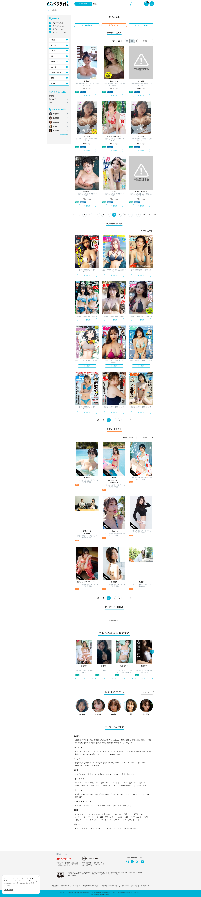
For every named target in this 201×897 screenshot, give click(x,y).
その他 (53, 83)
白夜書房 (110, 743)
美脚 (133, 783)
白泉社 (104, 743)
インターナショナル (126, 785)
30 (144, 215)
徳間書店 (92, 743)
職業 (52, 78)
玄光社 (123, 740)
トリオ (89, 805)
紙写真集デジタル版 (82, 763)
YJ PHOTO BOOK (97, 751)
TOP (48, 10)
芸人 (109, 820)
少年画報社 (79, 743)
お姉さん (92, 794)
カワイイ (132, 794)
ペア (79, 805)
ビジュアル (54, 61)
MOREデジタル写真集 (127, 751)
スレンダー (82, 783)
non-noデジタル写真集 (144, 751)
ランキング (52, 99)
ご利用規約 (55, 886)
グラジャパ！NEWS (59, 32)
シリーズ (54, 50)
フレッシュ (93, 785)
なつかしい (118, 794)
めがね (115, 774)
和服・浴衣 (129, 774)
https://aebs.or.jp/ (72, 875)
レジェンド (97, 820)
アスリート (120, 820)
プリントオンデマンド (139, 763)
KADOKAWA (98, 740)
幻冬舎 (128, 740)
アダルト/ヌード (134, 820)
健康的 (80, 785)
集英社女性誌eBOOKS (83, 754)
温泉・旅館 (125, 805)
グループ (100, 805)
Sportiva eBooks (115, 754)
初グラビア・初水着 (96, 828)
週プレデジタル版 (58, 26)
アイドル (95, 814)
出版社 (53, 40)
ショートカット (119, 783)
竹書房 (85, 743)
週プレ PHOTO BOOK (83, 751)
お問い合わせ (135, 886)
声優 (128, 814)
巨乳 (95, 783)
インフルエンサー (139, 817)
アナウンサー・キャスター (117, 817)
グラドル (81, 814)
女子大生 (139, 814)
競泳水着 (104, 774)
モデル (117, 814)
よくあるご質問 (124, 886)
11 (130, 215)
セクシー (146, 794)
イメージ (54, 67)
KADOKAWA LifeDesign (111, 740)
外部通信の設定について (109, 886)
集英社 (134, 740)
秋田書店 (78, 740)
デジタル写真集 (58, 23)
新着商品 (51, 96)
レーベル (54, 45)
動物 (122, 828)
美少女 (80, 794)
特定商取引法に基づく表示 (91, 886)
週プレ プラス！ (58, 29)
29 (138, 215)
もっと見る (147, 692)
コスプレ (81, 774)
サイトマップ (145, 886)
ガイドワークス (87, 740)
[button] (152, 652)
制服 (92, 774)
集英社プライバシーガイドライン (71, 886)
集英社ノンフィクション (100, 754)
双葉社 (116, 743)
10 (125, 215)
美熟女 (104, 794)
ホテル (112, 805)
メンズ (112, 828)
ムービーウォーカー (127, 743)
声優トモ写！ (79, 765)
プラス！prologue (96, 763)
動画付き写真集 (108, 763)
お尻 (105, 783)
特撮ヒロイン (82, 820)
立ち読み (87, 95)
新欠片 (98, 743)
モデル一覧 (63, 134)
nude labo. (95, 765)
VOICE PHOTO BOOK (123, 763)
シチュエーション (56, 72)
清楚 (79, 797)
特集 (50, 102)
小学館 (148, 740)
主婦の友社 (141, 740)
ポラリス (88, 765)
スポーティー (108, 785)
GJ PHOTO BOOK (111, 751)
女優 (106, 814)
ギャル (142, 785)
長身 (143, 783)
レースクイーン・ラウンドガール (89, 817)
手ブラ (80, 828)
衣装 (52, 56)
